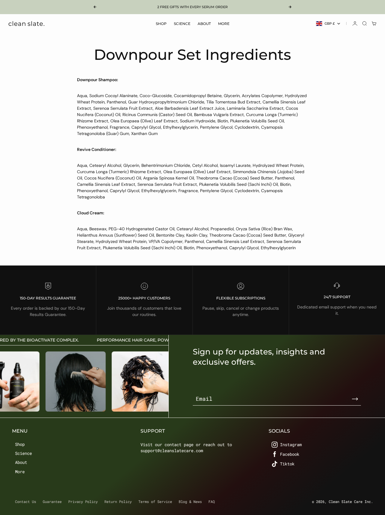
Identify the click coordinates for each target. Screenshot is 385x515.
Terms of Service (155, 501)
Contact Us (25, 501)
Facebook (289, 454)
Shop (161, 23)
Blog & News (190, 501)
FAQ (211, 501)
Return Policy (118, 501)
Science (182, 23)
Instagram (291, 444)
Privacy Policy (83, 501)
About (204, 23)
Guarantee (52, 501)
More (223, 23)
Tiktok (287, 464)
